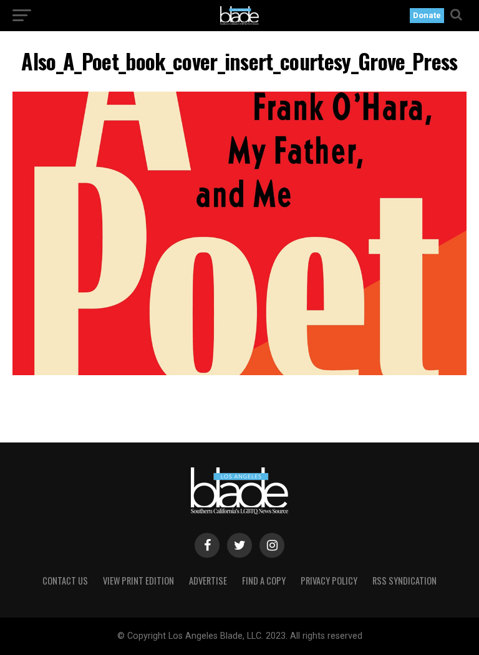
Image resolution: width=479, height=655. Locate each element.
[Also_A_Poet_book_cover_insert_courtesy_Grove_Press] (239, 372)
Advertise (208, 580)
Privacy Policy (329, 580)
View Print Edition (138, 580)
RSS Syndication (404, 580)
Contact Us (65, 580)
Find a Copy (264, 580)
